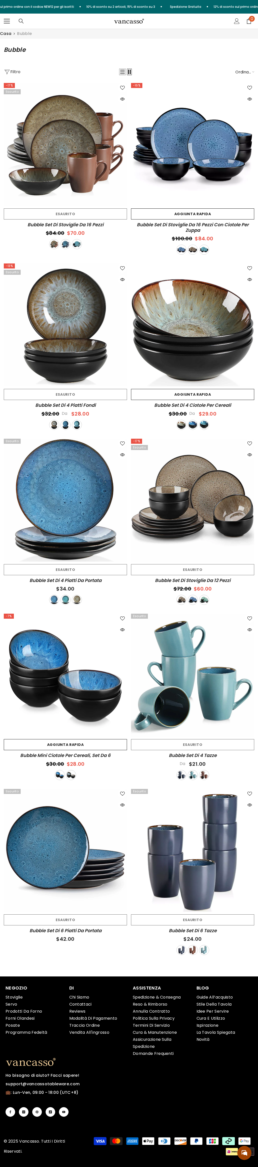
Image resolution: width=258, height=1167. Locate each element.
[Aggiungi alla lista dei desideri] (122, 87)
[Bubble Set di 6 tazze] (192, 850)
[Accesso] (237, 21)
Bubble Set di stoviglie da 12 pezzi (193, 580)
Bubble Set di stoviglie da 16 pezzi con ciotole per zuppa (193, 227)
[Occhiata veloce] (122, 99)
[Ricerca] (21, 21)
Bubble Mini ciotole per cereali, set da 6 (65, 755)
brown (54, 244)
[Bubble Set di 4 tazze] (192, 675)
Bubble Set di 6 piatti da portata (65, 930)
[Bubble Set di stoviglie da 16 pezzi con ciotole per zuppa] (192, 144)
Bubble (24, 33)
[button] (122, 72)
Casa (5, 33)
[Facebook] (10, 1112)
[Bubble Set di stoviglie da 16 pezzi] (65, 144)
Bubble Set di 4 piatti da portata (65, 580)
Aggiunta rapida (192, 213)
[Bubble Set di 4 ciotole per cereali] (192, 324)
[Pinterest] (37, 1112)
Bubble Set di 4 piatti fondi (65, 405)
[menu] (7, 21)
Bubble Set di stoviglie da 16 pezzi (65, 225)
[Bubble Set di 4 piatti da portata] (65, 500)
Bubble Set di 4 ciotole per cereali (192, 405)
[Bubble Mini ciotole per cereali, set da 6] (65, 675)
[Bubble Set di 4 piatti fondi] (65, 324)
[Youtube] (64, 1112)
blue (65, 244)
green (77, 244)
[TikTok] (50, 1112)
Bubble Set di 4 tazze (193, 755)
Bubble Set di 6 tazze (193, 930)
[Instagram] (23, 1112)
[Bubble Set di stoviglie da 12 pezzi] (192, 500)
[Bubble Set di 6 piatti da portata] (65, 850)
